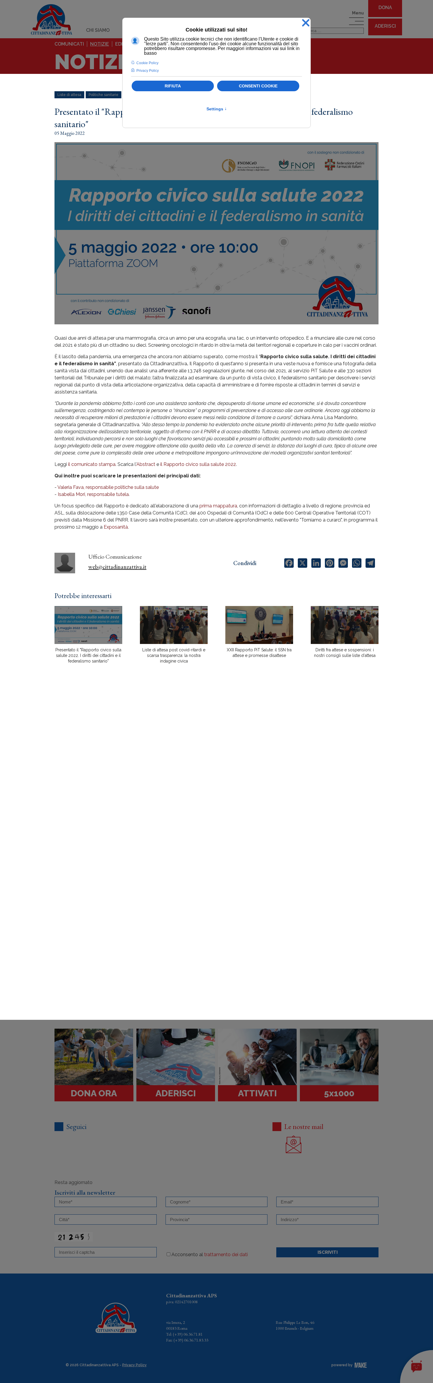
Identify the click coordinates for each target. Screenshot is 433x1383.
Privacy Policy (134, 1365)
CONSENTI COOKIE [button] (258, 86)
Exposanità (116, 527)
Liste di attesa (69, 95)
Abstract (145, 464)
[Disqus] (216, 771)
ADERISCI (385, 26)
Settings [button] (216, 109)
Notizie (99, 44)
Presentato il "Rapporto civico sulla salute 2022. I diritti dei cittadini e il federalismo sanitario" (88, 655)
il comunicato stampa (91, 464)
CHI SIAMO (98, 30)
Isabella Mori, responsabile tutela (93, 494)
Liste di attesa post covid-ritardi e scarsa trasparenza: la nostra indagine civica (173, 655)
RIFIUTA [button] (173, 86)
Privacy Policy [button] (147, 71)
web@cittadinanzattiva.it (117, 567)
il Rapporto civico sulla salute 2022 (198, 464)
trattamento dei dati (226, 1254)
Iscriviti (328, 1252)
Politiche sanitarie (103, 95)
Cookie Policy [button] (147, 63)
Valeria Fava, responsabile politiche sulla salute (108, 487)
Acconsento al (209, 1254)
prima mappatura (218, 506)
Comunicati (69, 44)
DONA (385, 7)
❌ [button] (306, 23)
